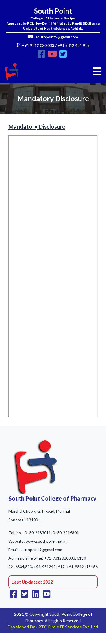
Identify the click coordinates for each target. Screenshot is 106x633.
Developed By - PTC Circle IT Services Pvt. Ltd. (53, 626)
